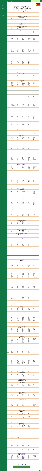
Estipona (17, 180)
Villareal (34, 287)
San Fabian (28, 316)
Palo (22, 277)
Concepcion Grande (12, 51)
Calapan (20, 327)
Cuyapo (11, 167)
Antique (27, 6)
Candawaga (12, 340)
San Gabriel (23, 310)
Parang (17, 21)
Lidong (17, 32)
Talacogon (34, 133)
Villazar (34, 51)
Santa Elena (29, 38)
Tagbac (33, 328)
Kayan (11, 235)
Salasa (28, 315)
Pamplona (23, 49)
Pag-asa (22, 181)
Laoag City (17, 298)
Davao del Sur (14, 8)
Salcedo (17, 305)
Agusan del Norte (19, 6)
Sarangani (22, 10)
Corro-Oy (11, 310)
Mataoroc (23, 43)
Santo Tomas (23, 245)
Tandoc (33, 48)
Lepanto (17, 223)
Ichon (11, 293)
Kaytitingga (17, 105)
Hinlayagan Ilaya (23, 191)
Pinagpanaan (23, 167)
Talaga (33, 204)
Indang (17, 104)
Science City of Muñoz (35, 166)
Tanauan (34, 96)
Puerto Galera (23, 331)
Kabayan (11, 223)
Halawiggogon (18, 47)
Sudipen (28, 310)
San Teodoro (29, 330)
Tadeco (28, 244)
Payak (22, 50)
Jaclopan (17, 204)
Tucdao (33, 261)
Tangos (33, 158)
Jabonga (11, 129)
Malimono (23, 137)
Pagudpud (23, 297)
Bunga (11, 261)
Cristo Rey (11, 183)
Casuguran (12, 265)
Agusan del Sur (22, 6)
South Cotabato (26, 10)
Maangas (17, 50)
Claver (11, 137)
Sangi (28, 209)
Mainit (17, 139)
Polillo (28, 104)
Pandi (22, 158)
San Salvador (29, 275)
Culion (11, 342)
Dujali (11, 244)
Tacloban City (34, 272)
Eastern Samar (23, 8)
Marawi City (17, 18)
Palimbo (22, 182)
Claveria (11, 61)
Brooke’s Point (12, 338)
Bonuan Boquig (12, 316)
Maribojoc (28, 191)
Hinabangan (12, 287)
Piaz (22, 320)
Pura (22, 183)
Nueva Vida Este (29, 192)
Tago (28, 144)
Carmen (11, 143)
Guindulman (17, 198)
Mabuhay (17, 133)
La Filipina (17, 244)
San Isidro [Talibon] (29, 198)
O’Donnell (23, 180)
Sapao (28, 267)
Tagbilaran (22, 190)
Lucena (17, 118)
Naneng (11, 232)
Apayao (29, 6)
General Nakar (12, 118)
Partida (22, 160)
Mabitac (17, 112)
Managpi (17, 330)
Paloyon (22, 48)
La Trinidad (17, 222)
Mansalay (17, 331)
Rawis (22, 282)
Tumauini (34, 83)
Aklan (24, 6)
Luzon (22, 257)
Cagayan (20, 7)
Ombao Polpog (23, 47)
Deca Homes (12, 160)
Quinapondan (29, 265)
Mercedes (23, 267)
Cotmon (11, 32)
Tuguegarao (24, 74)
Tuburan (34, 209)
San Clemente (29, 180)
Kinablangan (17, 257)
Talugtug (34, 167)
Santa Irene (29, 133)
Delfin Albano (12, 83)
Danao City (12, 209)
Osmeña (17, 287)
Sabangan (23, 235)
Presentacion (23, 51)
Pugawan (28, 116)
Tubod (33, 139)
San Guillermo (23, 85)
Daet (11, 39)
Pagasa (22, 329)
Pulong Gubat (29, 157)
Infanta (17, 318)
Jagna (22, 192)
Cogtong (17, 191)
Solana (33, 75)
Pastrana (28, 271)
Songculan (34, 193)
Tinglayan (28, 231)
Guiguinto (11, 161)
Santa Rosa (34, 165)
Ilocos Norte (30, 8)
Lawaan (17, 267)
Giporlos (11, 267)
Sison (28, 139)
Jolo (23, 24)
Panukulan (23, 118)
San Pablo (28, 84)
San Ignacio (29, 257)
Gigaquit (17, 137)
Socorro (34, 137)
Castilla (11, 274)
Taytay (24, 337)
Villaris (33, 319)
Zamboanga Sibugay (27, 11)
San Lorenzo (23, 39)
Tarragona (34, 257)
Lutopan (17, 210)
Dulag (11, 277)
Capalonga (12, 38)
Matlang (22, 275)
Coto (11, 187)
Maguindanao (18, 9)
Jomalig (17, 116)
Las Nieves (17, 128)
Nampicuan (23, 165)
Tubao (33, 308)
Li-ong (11, 63)
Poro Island (28, 204)
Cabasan (11, 31)
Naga (22, 209)
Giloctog (17, 202)
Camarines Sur (26, 7)
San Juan (28, 48)
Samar (20, 10)
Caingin (11, 157)
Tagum (22, 238)
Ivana (11, 72)
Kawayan (23, 261)
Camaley (11, 320)
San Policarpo (23, 287)
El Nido (17, 339)
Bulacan (18, 7)
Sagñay (28, 43)
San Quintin (29, 215)
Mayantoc (17, 183)
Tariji (33, 180)
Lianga (17, 144)
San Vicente (29, 341)
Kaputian (11, 245)
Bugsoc (11, 191)
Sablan (22, 223)
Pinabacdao (23, 286)
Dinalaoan (17, 316)
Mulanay (22, 116)
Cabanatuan (20, 164)
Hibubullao (12, 282)
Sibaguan (34, 43)
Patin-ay (17, 134)
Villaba (33, 276)
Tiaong (33, 118)
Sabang (22, 38)
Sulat (33, 265)
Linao (22, 271)
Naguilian (17, 84)
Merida (22, 276)
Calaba (11, 166)
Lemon (17, 276)
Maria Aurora (23, 148)
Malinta (17, 61)
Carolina (11, 49)
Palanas (22, 61)
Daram (11, 286)
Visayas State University (35, 277)
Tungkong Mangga (34, 159)
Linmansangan (18, 320)
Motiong (17, 286)
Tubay (28, 128)
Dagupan (11, 231)
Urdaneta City (34, 318)
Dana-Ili (17, 75)
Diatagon (11, 144)
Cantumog (12, 203)
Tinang (33, 181)
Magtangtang (23, 198)
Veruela (34, 134)
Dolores (11, 117)
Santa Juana (29, 143)
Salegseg (23, 231)
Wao (22, 18)
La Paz (11, 134)
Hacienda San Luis (12, 85)
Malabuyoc (23, 202)
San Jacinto (28, 61)
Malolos (17, 159)
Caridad (11, 273)
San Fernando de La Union (22, 307)
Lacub (11, 214)
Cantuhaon (12, 272)
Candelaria (12, 116)
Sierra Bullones (34, 192)
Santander (28, 210)
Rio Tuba (28, 339)
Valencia (34, 198)
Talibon (23, 190)
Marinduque (21, 9)
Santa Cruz (28, 138)
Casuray (11, 50)
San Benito (23, 139)
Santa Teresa (29, 331)
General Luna (12, 139)
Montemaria (23, 96)
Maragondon (23, 104)
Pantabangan (23, 166)
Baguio (22, 221)
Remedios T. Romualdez (24, 128)
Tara (33, 49)
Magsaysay (17, 329)
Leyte (16, 9)
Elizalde (11, 240)
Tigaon (33, 50)
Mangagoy (23, 143)
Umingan (34, 317)
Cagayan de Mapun (18, 28)
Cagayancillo (12, 339)
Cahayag (11, 193)
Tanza (33, 104)
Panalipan (28, 202)
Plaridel (22, 161)
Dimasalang (12, 62)
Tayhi (33, 31)
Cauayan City (12, 82)
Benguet (11, 222)
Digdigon (17, 43)
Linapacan (17, 342)
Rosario (28, 105)
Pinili (28, 297)
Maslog (22, 265)
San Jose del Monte (29, 160)
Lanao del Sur (14, 9)
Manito (22, 31)
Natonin (17, 235)
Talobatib (34, 38)
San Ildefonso (29, 159)
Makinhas (23, 273)
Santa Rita (28, 286)
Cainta (11, 124)
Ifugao (27, 8)
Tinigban (28, 63)
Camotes (11, 202)
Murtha (22, 328)
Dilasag (11, 148)
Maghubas (23, 272)
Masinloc (11, 188)
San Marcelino (23, 188)
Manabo (17, 215)
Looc (11, 331)
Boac (22, 323)
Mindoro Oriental (29, 9)
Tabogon (34, 203)
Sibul (33, 157)
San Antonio (29, 165)
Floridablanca (12, 176)
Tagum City (28, 245)
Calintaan (11, 328)
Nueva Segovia (24, 301)
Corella (17, 192)
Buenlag (11, 317)
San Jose (28, 166)
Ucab (28, 223)
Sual (33, 315)
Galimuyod (12, 304)
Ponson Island (29, 203)
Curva (11, 275)
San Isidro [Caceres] (29, 47)
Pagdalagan (17, 310)
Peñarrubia (23, 214)
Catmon (11, 158)
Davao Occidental (17, 8)
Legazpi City (17, 31)
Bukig (11, 75)
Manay (17, 245)
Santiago (34, 82)
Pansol (22, 112)
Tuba (28, 222)
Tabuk (23, 230)
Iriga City (17, 48)
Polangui (28, 31)
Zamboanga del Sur (23, 11)
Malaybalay (22, 17)
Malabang (11, 18)
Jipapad (17, 266)
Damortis (17, 308)
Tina (33, 143)
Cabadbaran (12, 128)
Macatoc (17, 328)
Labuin (11, 112)
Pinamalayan (23, 330)
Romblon (19, 10)
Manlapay (23, 204)
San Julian (28, 266)
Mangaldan (23, 315)
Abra (16, 6)
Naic (22, 105)
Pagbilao (22, 117)
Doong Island (12, 210)
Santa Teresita (29, 51)
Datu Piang (12, 21)
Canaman (11, 47)
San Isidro (28, 82)
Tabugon (28, 39)
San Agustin (23, 84)
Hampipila (17, 271)
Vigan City (34, 305)
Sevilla (28, 305)
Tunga (33, 275)
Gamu (11, 84)
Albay (25, 6)
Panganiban (23, 318)
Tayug (33, 316)
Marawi (23, 17)
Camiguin (28, 7)
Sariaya (33, 116)
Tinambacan (34, 286)
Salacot (28, 158)
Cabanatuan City (12, 165)
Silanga (28, 287)
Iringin (17, 181)
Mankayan (23, 222)
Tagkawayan (34, 117)
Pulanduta (23, 63)
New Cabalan (18, 187)
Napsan (22, 340)
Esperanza (12, 133)
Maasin (22, 290)
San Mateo (23, 124)
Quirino (16, 10)
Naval (22, 260)
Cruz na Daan (12, 159)
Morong (17, 124)
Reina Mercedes (23, 83)
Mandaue (23, 203)
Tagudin (34, 304)
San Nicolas (29, 167)
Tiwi (33, 32)
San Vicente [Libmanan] (29, 50)
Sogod (33, 202)
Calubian (11, 271)
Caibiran (17, 261)
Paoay (22, 298)
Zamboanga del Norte (19, 11)
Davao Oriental (20, 8)
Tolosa (33, 274)
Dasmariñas (12, 104)
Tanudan (22, 232)
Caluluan (11, 180)
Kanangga (17, 275)
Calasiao (11, 319)
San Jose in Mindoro (23, 327)
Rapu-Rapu (28, 32)
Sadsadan (28, 235)
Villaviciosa (34, 214)
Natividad (23, 317)
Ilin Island (11, 330)
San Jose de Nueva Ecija (24, 164)
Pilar (22, 138)
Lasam (22, 75)
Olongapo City (18, 188)
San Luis (28, 96)
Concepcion (12, 182)
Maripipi (28, 261)
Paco (22, 157)
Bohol (14, 7)
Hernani (17, 265)
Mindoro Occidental (25, 9)
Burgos (11, 309)
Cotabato (24, 20)
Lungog (11, 305)
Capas (11, 181)
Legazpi (22, 30)
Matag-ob (23, 274)
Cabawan (11, 192)
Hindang (17, 272)
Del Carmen (12, 138)
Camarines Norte (22, 7)
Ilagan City (17, 82)
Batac (11, 297)
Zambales (16, 11)
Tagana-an (34, 138)
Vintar (33, 297)
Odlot (22, 210)
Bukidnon (16, 7)
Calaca (11, 96)
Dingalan (17, 148)
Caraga (11, 257)
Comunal (11, 329)
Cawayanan (12, 198)
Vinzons (34, 39)
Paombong (23, 159)
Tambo (33, 47)
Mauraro (22, 32)
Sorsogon (24, 10)
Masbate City (18, 62)
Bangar (11, 308)
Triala (33, 168)
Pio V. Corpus (23, 62)
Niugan (17, 161)
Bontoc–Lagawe (23, 234)
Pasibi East (23, 319)
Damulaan (12, 276)
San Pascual (29, 62)
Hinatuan (17, 143)
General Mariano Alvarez (13, 105)
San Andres (28, 118)
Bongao (11, 28)
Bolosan (11, 315)
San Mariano (29, 83)
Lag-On (17, 38)
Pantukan (28, 240)
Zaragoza (34, 320)
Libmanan (17, 49)
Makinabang (17, 158)
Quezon (17, 85)
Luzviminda (23, 338)
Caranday (11, 48)
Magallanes (17, 129)
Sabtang (17, 72)
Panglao (28, 193)
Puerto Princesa (22, 337)
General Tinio (18, 165)
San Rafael (28, 49)
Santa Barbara (29, 168)
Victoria (34, 329)
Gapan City (12, 168)
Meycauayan (17, 160)
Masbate (23, 9)
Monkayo (23, 240)
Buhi (11, 43)
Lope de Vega (18, 282)
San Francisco (23, 134)
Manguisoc (17, 39)
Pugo (22, 308)
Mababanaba (18, 182)
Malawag (17, 51)
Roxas (28, 340)
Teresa (28, 124)
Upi (22, 21)
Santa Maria (29, 85)
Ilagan (22, 81)
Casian (11, 341)
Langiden (11, 215)
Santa (22, 305)
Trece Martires (34, 105)
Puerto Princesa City (23, 342)
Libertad (17, 277)
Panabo (22, 244)
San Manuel (29, 181)
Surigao (22, 136)
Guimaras (26, 8)
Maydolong (23, 266)
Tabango (34, 271)
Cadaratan (12, 298)
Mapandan (23, 316)
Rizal (17, 10)
